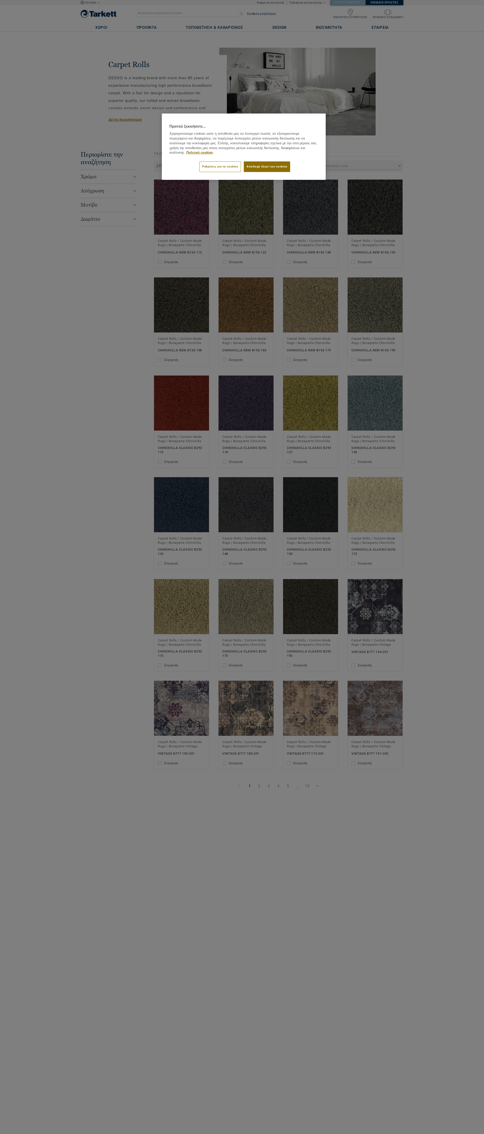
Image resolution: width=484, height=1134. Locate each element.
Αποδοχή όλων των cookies (267, 166)
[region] (244, 147)
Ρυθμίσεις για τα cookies (220, 166)
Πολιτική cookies (199, 152)
